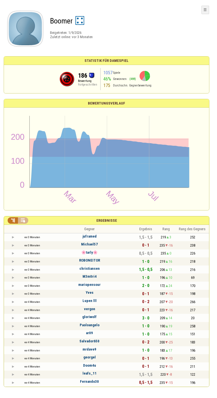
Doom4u (89, 365)
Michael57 (89, 244)
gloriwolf (89, 317)
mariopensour (89, 284)
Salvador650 (89, 341)
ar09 (89, 333)
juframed (90, 236)
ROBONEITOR (89, 260)
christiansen (89, 268)
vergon (89, 309)
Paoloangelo (89, 325)
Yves (90, 292)
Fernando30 (89, 381)
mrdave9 (89, 349)
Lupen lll (90, 301)
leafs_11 (90, 373)
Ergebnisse (106, 220)
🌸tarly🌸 (89, 252)
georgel (89, 357)
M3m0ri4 (90, 276)
